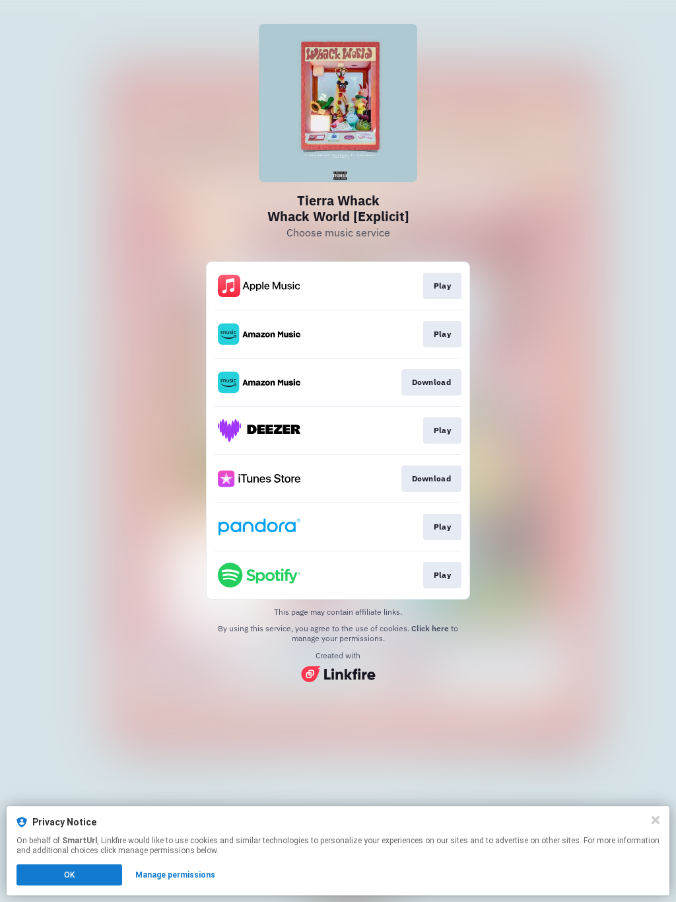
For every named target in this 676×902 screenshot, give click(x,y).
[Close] (655, 820)
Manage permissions (175, 875)
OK (69, 875)
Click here (430, 628)
